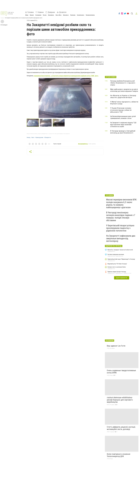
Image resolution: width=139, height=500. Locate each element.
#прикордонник (39, 137)
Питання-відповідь (90, 15)
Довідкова (72, 15)
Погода (44, 15)
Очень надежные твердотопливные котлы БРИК (121, 371)
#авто (32, 137)
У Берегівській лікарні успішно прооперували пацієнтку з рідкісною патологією (120, 228)
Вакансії (32, 15)
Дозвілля (62, 12)
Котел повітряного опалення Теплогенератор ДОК (118, 455)
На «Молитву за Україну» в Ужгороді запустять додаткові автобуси (123, 96)
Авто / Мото (58, 15)
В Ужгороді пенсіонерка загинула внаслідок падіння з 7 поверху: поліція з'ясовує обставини (120, 216)
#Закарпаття (47, 137)
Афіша (26, 15)
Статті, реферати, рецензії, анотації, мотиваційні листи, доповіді (121, 428)
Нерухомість (51, 15)
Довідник (51, 12)
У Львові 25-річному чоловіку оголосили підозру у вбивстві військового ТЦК (120, 110)
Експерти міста (80, 15)
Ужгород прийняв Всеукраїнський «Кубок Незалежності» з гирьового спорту (122, 83)
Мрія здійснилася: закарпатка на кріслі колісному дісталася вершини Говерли (124, 90)
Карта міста (66, 15)
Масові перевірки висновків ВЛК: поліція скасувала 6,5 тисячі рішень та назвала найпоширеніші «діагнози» (121, 203)
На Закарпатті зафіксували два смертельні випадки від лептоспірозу (120, 238)
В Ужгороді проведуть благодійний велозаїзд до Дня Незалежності (122, 132)
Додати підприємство (121, 277)
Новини (41, 12)
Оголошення (38, 15)
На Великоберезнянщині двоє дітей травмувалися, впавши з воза (123, 117)
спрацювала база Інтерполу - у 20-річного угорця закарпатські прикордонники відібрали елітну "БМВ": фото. (66, 76)
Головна (30, 12)
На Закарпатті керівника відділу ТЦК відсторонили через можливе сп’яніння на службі (123, 124)
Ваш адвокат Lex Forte (116, 346)
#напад (28, 137)
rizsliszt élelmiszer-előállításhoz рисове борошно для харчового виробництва (120, 399)
